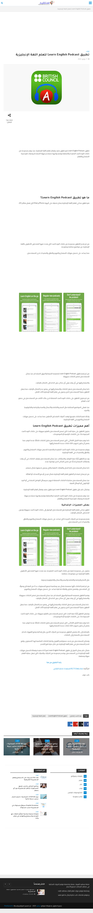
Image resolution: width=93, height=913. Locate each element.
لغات (87, 51)
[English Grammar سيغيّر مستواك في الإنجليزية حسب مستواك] (43, 804)
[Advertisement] (46, 32)
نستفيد (38, 905)
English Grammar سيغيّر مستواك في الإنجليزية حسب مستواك (25, 807)
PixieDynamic (8, 905)
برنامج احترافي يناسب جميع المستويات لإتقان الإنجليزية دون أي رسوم (46, 746)
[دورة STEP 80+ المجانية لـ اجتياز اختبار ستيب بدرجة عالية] (43, 796)
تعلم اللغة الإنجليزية (39, 715)
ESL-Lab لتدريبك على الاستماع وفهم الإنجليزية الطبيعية (76, 746)
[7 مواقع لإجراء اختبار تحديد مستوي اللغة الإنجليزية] (41, 892)
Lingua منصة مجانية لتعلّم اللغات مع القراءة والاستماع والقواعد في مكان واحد (25, 816)
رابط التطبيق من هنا (53, 662)
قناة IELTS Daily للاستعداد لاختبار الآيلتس (68, 668)
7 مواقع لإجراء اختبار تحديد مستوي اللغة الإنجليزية (20, 891)
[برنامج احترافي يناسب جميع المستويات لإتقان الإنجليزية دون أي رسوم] (43, 785)
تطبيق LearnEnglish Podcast (57, 715)
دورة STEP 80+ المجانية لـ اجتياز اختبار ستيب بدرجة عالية (17, 746)
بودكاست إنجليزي (75, 715)
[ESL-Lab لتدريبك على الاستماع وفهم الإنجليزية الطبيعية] (43, 777)
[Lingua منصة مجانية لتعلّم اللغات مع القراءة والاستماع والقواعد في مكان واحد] (43, 813)
